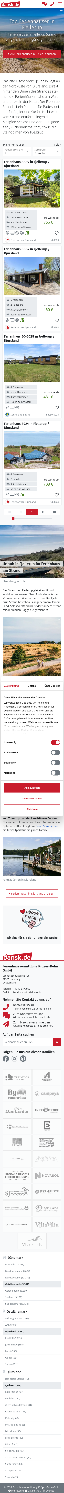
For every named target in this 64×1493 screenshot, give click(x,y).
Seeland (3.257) (13, 1297)
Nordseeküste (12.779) (17, 1277)
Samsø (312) (11, 1364)
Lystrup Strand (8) (15, 1424)
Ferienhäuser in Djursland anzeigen (33, 893)
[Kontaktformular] (44, 4)
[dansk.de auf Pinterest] (23, 1058)
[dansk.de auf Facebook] (6, 1058)
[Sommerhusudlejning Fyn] (17, 1208)
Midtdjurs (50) (13, 1431)
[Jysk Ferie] (17, 1159)
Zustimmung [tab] (11, 685)
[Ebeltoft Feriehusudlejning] (17, 1126)
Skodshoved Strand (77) (18, 1457)
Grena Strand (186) (15, 1411)
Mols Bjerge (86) (14, 1437)
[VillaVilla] (47, 1224)
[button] (60, 4)
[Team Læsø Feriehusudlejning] (47, 1208)
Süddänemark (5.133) (17, 1303)
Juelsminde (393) (14, 1344)
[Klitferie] (47, 1159)
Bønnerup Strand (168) (17, 1378)
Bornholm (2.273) (14, 1264)
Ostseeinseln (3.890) (16, 1290)
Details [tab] (32, 685)
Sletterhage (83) (13, 1463)
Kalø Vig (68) (12, 1418)
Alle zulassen (32, 787)
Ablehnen (32, 809)
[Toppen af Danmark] (17, 1224)
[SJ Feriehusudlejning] (17, 1192)
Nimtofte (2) (11, 1444)
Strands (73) (11, 1477)
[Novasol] (47, 1175)
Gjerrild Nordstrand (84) (18, 1405)
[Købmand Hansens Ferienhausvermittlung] (17, 1175)
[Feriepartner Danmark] (17, 1077)
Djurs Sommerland (47, 826)
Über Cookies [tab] (52, 685)
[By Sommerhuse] (17, 1093)
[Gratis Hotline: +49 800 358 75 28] (52, 4)
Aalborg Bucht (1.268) (17, 1318)
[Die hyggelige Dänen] (47, 1142)
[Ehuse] (47, 1126)
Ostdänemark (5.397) (17, 1284)
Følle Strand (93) (14, 1391)
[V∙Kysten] (32, 1241)
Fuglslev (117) (12, 1398)
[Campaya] (47, 1093)
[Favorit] (57, 233)
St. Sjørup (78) (13, 1470)
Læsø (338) (11, 1351)
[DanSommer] (47, 1110)
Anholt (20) (11, 1324)
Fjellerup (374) (13, 1385)
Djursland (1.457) (14, 1331)
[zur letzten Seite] (54, 512)
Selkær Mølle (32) (14, 1450)
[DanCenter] (17, 1110)
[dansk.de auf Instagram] (14, 1058)
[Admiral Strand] (47, 1077)
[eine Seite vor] (43, 512)
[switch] (55, 752)
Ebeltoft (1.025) (13, 1338)
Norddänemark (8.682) (17, 1271)
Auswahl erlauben (32, 798)
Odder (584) (11, 1357)
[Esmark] (17, 1142)
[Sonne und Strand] (47, 1192)
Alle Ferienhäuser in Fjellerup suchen (33, 54)
